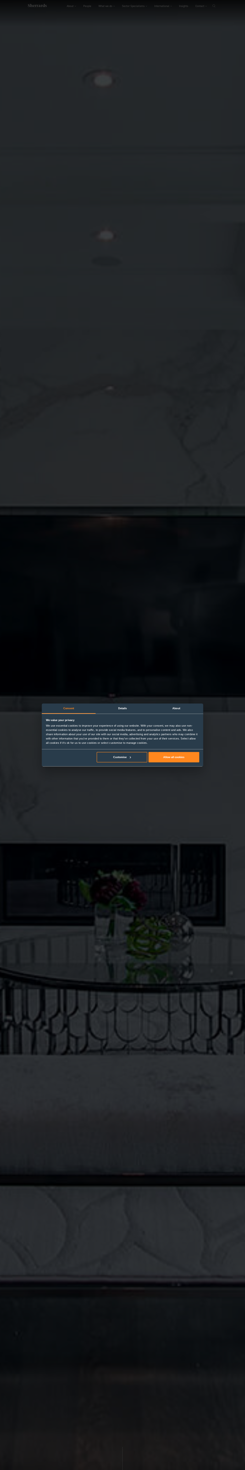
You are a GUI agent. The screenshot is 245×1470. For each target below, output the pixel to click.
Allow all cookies (173, 757)
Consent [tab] (68, 708)
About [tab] (176, 708)
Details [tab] (122, 708)
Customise (120, 757)
